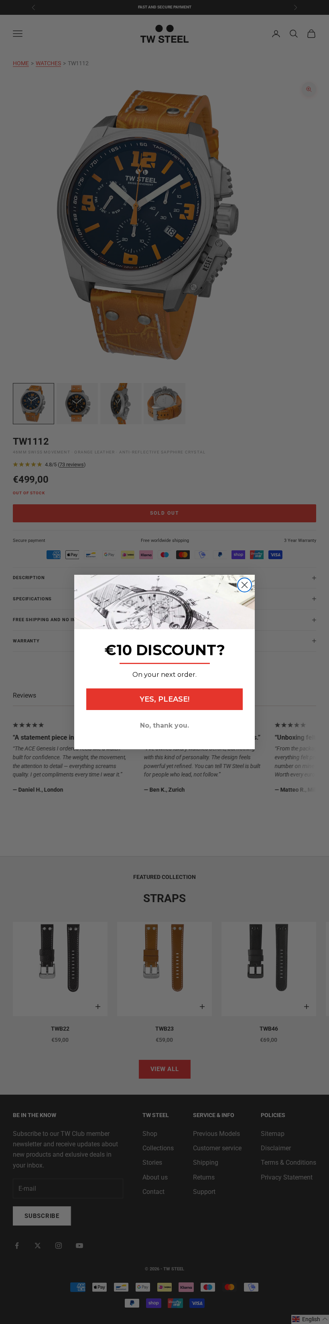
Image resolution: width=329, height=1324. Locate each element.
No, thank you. (164, 725)
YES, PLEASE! (164, 699)
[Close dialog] (245, 585)
